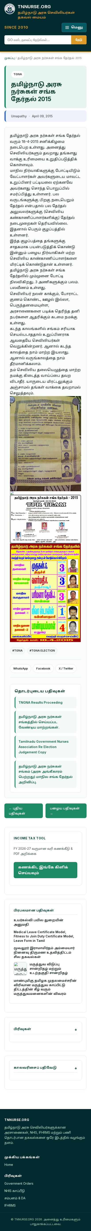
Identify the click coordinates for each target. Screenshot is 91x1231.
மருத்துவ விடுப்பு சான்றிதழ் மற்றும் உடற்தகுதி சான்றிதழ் (49, 968)
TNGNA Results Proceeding (41, 702)
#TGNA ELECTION (42, 650)
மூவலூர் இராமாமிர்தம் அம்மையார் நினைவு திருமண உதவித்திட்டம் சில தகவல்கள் (44, 952)
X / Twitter (66, 668)
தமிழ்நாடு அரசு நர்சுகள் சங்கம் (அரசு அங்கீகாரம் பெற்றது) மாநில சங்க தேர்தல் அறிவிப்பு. (46, 774)
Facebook (43, 668)
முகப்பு (9, 58)
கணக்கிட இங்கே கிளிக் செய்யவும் (43, 870)
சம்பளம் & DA (14, 1198)
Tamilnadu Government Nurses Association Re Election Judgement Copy (43, 747)
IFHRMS (10, 1205)
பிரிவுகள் (22, 1029)
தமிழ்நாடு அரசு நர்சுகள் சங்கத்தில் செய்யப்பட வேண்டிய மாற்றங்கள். (40, 722)
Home (8, 1164)
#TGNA (17, 650)
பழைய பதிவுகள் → (65, 810)
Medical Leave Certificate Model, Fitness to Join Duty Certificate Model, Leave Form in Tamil (44, 936)
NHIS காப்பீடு (14, 1191)
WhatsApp (20, 668)
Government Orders (18, 1183)
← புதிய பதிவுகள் (17, 810)
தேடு (79, 39)
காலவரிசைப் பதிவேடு (35, 1067)
